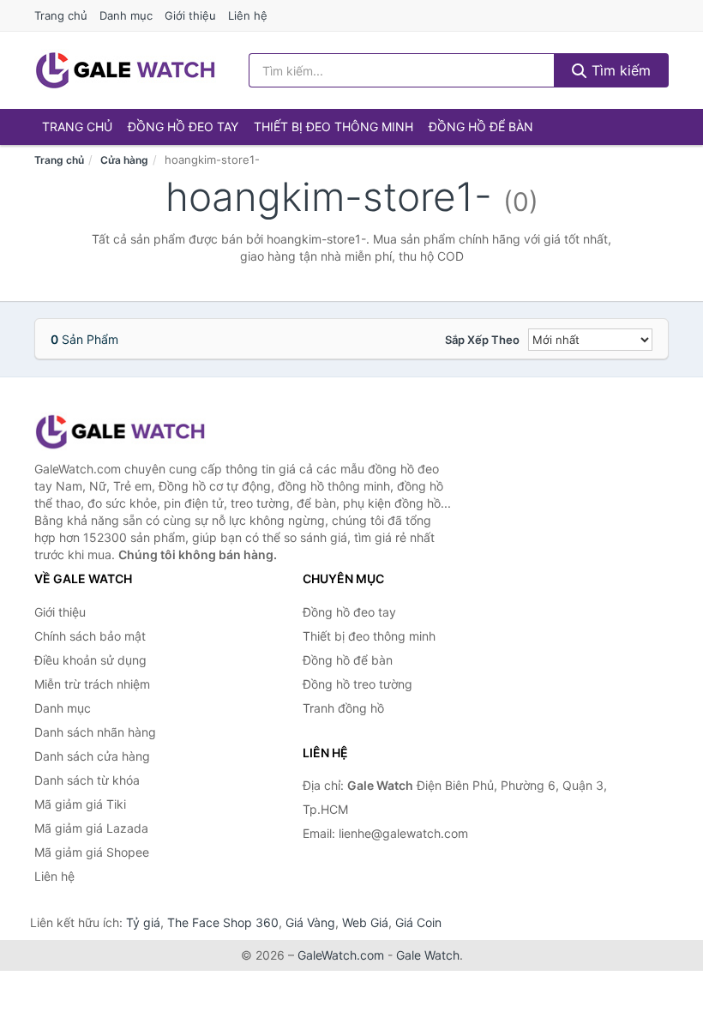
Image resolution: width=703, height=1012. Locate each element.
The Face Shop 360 (223, 922)
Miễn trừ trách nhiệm (92, 684)
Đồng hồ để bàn (481, 126)
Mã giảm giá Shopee (91, 852)
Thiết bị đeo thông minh (333, 126)
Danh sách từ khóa (87, 780)
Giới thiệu (190, 15)
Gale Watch (428, 955)
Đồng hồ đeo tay (183, 126)
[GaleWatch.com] (125, 70)
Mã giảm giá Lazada (91, 828)
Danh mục (126, 15)
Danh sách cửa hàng (92, 756)
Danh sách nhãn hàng (95, 732)
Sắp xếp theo (482, 339)
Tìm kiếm (619, 70)
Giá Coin (418, 922)
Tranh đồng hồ (343, 708)
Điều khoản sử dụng (90, 660)
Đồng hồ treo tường (357, 684)
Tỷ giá (143, 922)
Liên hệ (247, 15)
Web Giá (365, 922)
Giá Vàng (310, 922)
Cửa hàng (124, 160)
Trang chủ (60, 15)
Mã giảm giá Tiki (80, 804)
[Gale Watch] (120, 432)
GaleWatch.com (340, 955)
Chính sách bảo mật (90, 636)
